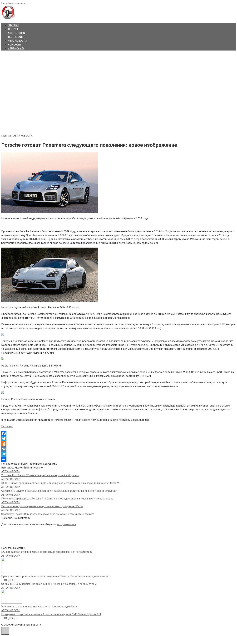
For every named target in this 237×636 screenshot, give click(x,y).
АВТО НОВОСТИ (17, 40)
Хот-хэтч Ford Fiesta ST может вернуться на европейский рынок (40, 475)
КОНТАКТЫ (15, 44)
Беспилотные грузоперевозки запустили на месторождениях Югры (42, 506)
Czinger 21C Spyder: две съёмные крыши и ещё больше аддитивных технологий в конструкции (59, 490)
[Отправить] (118, 459)
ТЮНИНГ (13, 29)
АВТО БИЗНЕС (16, 33)
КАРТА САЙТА (16, 48)
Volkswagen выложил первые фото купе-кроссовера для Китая (39, 606)
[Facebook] (118, 433)
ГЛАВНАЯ (13, 25)
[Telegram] (118, 454)
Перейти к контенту (13, 3)
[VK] (118, 449)
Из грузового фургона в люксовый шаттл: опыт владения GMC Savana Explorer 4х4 (51, 614)
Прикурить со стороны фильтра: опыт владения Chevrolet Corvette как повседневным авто (56, 576)
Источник (7, 426)
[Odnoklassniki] (118, 443)
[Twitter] (118, 438)
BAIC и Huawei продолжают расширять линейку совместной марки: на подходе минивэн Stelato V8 (60, 483)
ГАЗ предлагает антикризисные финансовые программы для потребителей (46, 551)
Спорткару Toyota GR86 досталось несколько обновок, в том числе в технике (47, 514)
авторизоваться (66, 524)
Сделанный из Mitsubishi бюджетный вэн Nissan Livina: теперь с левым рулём (48, 583)
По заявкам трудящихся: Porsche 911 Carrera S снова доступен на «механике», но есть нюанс (57, 498)
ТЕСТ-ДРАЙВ (16, 36)
